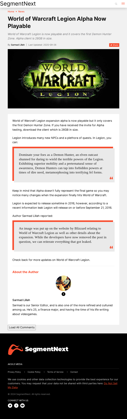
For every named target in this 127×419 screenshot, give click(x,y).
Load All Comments (22, 327)
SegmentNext (18, 3)
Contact (74, 372)
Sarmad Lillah (18, 44)
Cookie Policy (34, 372)
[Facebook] (63, 294)
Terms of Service (55, 372)
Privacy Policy (14, 372)
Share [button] (115, 45)
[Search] (116, 4)
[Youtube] (23, 405)
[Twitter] (11, 405)
